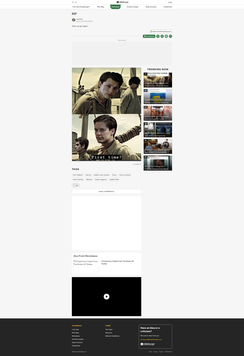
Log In (170, 2)
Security (161, 351)
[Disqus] (106, 224)
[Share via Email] (170, 36)
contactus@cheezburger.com (151, 339)
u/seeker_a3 (138, 164)
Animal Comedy (77, 339)
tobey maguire (101, 179)
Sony (114, 175)
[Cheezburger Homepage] (122, 2)
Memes (89, 179)
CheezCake (76, 346)
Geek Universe (77, 342)
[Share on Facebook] (158, 36)
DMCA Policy (168, 351)
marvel (88, 175)
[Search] (76, 2)
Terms (150, 351)
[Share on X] (162, 36)
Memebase (76, 336)
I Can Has (75, 329)
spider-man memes (101, 175)
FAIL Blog (75, 333)
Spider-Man (114, 179)
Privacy (156, 351)
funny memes (125, 175)
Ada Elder (79, 19)
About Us (108, 333)
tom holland (77, 175)
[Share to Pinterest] (166, 36)
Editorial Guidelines (112, 336)
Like (76, 185)
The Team (108, 329)
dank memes (78, 179)
